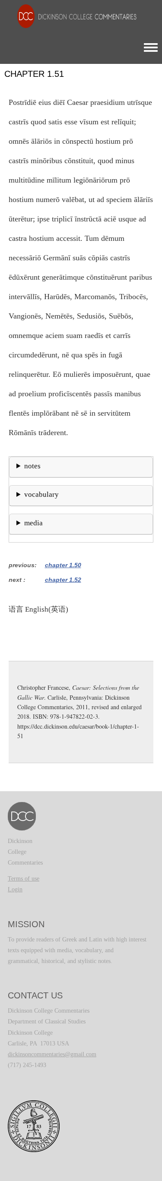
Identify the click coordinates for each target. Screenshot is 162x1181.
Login (15, 889)
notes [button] (32, 466)
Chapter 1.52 (63, 579)
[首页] (73, 16)
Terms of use (23, 878)
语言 (16, 609)
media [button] (33, 523)
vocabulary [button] (41, 494)
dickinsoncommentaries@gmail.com (52, 1054)
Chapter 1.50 (63, 565)
